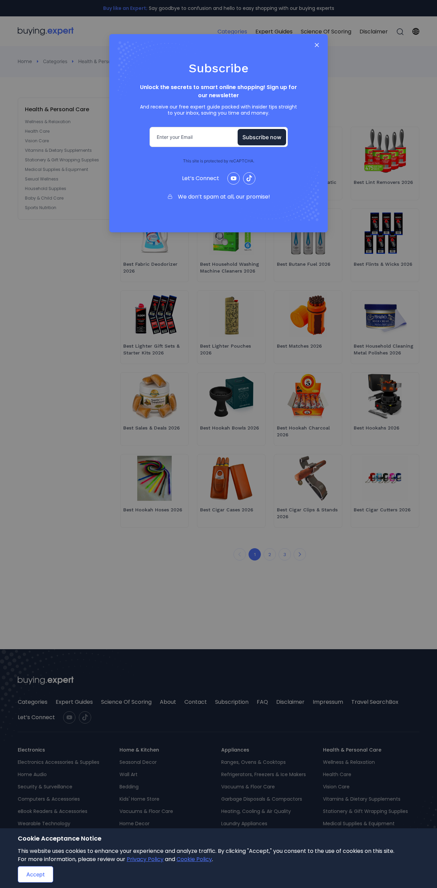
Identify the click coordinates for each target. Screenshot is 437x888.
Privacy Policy (145, 859)
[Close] (316, 45)
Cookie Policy (194, 859)
